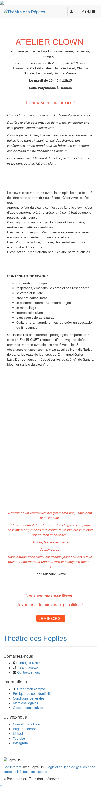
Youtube (19, 738)
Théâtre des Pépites (35, 638)
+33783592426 (28, 667)
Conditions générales (28, 698)
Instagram (20, 742)
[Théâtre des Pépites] (24, 11)
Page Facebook (24, 728)
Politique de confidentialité (32, 693)
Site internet (12, 766)
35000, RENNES (28, 663)
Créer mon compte (31, 688)
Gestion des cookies (28, 707)
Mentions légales (25, 702)
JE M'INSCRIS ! (50, 618)
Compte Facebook (26, 724)
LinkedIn (19, 733)
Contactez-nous (29, 672)
